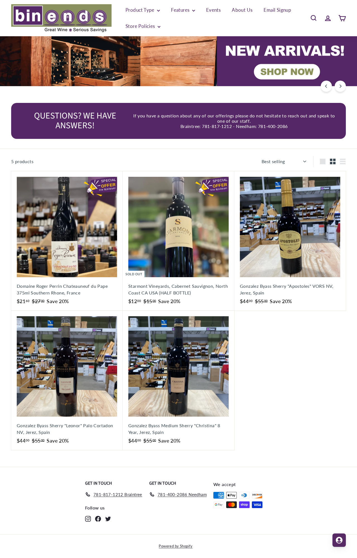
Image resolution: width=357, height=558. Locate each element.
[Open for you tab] (339, 540)
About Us (242, 10)
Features (181, 10)
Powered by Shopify (175, 546)
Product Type (141, 10)
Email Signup (277, 10)
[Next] (340, 86)
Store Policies (141, 26)
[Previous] (326, 86)
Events (213, 10)
